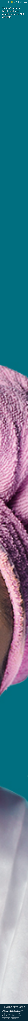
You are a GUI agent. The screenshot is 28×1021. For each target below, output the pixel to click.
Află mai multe (6, 1018)
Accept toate (15, 1018)
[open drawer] (25, 1)
